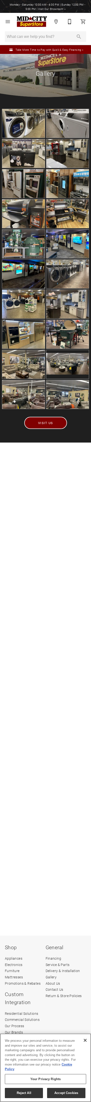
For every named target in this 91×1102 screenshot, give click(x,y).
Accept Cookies (66, 1093)
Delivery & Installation (63, 970)
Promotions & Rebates (23, 983)
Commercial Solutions (22, 1019)
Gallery (51, 977)
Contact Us (54, 989)
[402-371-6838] (69, 21)
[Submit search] (79, 36)
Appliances (13, 958)
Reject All (24, 1093)
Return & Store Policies (64, 995)
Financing (53, 958)
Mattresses (14, 977)
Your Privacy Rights (45, 1079)
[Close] (85, 1040)
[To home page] (32, 21)
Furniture (12, 970)
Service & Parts (58, 964)
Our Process (14, 1026)
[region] (45, 1068)
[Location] (56, 21)
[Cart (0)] (83, 21)
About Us (53, 983)
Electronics (13, 964)
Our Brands (14, 1032)
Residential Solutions (21, 1013)
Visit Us (45, 423)
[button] (8, 21)
